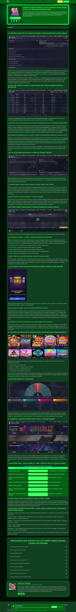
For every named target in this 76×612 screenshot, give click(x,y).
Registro (66, 1)
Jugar (60, 1)
